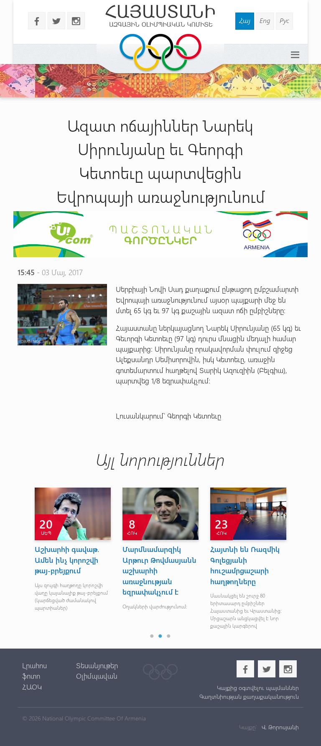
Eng (265, 20)
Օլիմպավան (96, 675)
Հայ (244, 20)
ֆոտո (31, 675)
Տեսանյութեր (97, 665)
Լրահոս (34, 665)
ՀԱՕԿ (32, 686)
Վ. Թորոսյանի (279, 727)
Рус (284, 20)
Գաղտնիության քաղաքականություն (249, 696)
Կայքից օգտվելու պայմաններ (258, 688)
